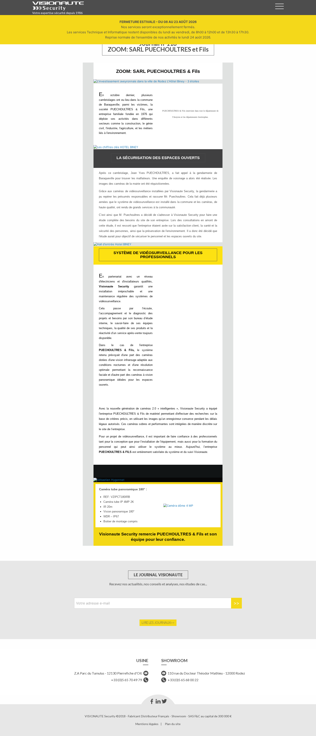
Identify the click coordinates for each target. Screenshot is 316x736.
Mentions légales (146, 723)
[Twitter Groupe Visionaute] (164, 701)
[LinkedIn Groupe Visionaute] (158, 701)
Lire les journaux (156, 622)
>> (236, 603)
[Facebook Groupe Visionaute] (152, 701)
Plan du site (173, 723)
